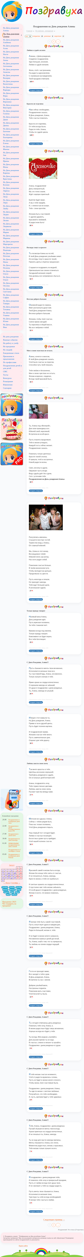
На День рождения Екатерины (11, 136)
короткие (59, 36)
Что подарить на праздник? (9, 905)
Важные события (10, 340)
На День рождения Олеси (11, 272)
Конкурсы (7, 378)
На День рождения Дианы (11, 124)
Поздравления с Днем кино (13, 834)
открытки (38, 36)
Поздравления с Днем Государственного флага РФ (14, 828)
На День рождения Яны (11, 326)
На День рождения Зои (11, 153)
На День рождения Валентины (11, 82)
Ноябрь (11, 887)
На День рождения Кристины (11, 177)
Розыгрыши (8, 381)
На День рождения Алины (11, 35)
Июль (8, 894)
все (28, 36)
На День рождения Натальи (11, 254)
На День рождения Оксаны (11, 284)
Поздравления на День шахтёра (14, 839)
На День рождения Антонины (11, 64)
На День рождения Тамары (11, 302)
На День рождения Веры (11, 94)
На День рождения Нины (11, 260)
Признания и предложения (8, 357)
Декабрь (18, 887)
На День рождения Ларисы (11, 189)
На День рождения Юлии (11, 320)
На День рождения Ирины (11, 159)
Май (12, 892)
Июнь (17, 892)
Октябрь (4, 887)
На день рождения (10, 336)
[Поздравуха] (12, 11)
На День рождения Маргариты (11, 242)
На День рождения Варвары (11, 88)
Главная (29, 31)
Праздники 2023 (9, 902)
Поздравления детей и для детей (12, 366)
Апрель (6, 892)
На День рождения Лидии (11, 213)
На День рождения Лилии (11, 219)
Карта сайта (23, 1246)
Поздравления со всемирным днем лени (14, 821)
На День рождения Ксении (11, 183)
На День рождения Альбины (11, 41)
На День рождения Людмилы (11, 225)
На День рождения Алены (11, 29)
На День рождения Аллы (11, 47)
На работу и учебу (10, 343)
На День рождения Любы (11, 207)
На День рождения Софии (11, 296)
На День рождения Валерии (11, 76)
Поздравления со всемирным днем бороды (14, 855)
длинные (48, 36)
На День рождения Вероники (11, 100)
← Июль (6, 883)
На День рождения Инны (11, 165)
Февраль (12, 890)
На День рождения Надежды (11, 248)
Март (19, 890)
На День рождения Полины (11, 266)
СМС (5, 371)
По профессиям (9, 362)
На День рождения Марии (11, 231)
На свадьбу (7, 350)
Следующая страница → (54, 1219)
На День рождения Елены (11, 142)
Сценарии (7, 388)
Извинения (7, 385)
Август (11, 865)
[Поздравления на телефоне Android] (12, 800)
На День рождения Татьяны (11, 308)
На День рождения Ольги (11, 278)
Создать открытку (36, 90)
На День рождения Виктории (11, 106)
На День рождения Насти (11, 53)
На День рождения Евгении (11, 130)
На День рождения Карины (11, 171)
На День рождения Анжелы (11, 70)
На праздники (9, 346)
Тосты (5, 375)
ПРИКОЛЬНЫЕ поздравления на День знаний (13, 845)
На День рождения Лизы (11, 195)
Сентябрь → (15, 883)
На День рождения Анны (11, 58)
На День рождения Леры (11, 201)
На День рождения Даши (11, 118)
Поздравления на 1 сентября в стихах (14, 850)
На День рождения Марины (11, 236)
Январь (5, 890)
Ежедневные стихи (11, 353)
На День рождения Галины (11, 112)
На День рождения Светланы (11, 290)
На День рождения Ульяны (11, 314)
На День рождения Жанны (11, 147)
